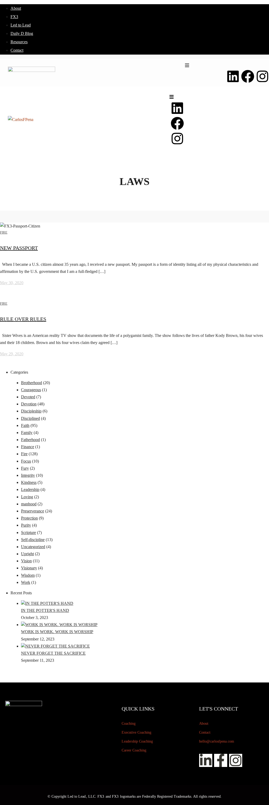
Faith (25, 425)
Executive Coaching (136, 732)
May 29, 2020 (11, 354)
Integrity (28, 475)
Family (27, 432)
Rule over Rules (23, 319)
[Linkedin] (233, 76)
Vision (26, 561)
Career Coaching (134, 750)
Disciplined (30, 418)
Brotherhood (31, 382)
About (16, 8)
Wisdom (28, 575)
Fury (25, 468)
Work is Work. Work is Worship (57, 631)
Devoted (28, 397)
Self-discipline (33, 539)
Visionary (29, 568)
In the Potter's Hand (45, 610)
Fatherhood (30, 439)
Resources (19, 42)
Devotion (29, 404)
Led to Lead (21, 25)
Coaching (129, 723)
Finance (27, 446)
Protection (29, 518)
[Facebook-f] (220, 760)
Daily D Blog (22, 33)
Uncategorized (33, 546)
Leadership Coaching (137, 741)
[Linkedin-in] (205, 760)
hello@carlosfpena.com (216, 741)
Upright (27, 554)
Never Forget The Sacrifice (53, 653)
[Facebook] (247, 76)
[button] (187, 65)
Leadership (30, 489)
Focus (26, 461)
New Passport (19, 248)
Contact (17, 50)
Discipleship (31, 411)
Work (25, 582)
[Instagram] (262, 76)
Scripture (28, 532)
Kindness (29, 482)
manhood (29, 504)
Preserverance (32, 511)
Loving (27, 497)
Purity (26, 525)
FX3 (14, 16)
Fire (3, 232)
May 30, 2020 (11, 282)
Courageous (31, 390)
